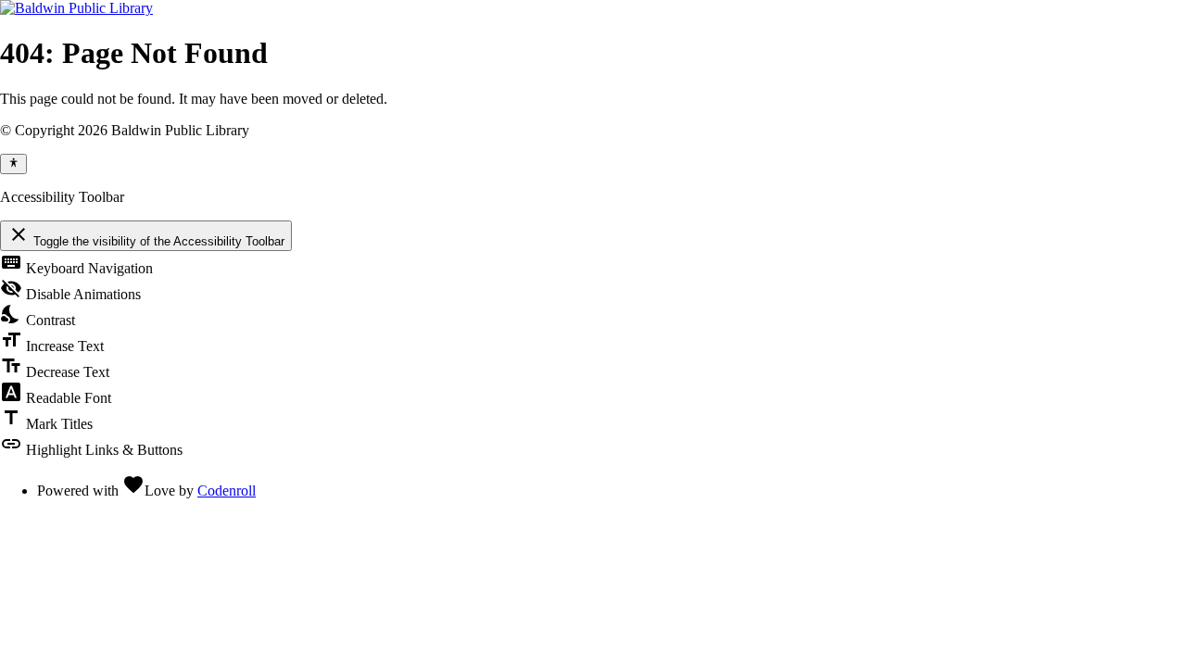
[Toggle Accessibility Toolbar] (13, 164)
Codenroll (226, 490)
